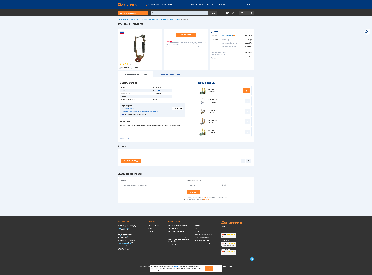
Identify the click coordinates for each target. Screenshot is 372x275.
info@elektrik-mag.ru (123, 228)
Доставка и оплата (195, 5)
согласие (204, 197)
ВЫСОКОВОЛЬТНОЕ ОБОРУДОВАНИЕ (177, 225)
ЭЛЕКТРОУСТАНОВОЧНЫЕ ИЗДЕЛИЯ (204, 243)
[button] (243, 161)
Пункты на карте (227, 35)
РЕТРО (196, 228)
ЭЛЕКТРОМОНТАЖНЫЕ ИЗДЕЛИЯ (176, 231)
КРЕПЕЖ (197, 231)
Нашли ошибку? (125, 138)
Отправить (193, 192)
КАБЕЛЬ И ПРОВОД (173, 244)
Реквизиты (151, 234)
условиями (176, 267)
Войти (248, 5)
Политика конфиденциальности (230, 229)
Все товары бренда (128, 108)
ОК (209, 268)
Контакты (221, 5)
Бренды (210, 5)
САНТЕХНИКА (198, 225)
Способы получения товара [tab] (169, 74)
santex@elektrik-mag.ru (124, 243)
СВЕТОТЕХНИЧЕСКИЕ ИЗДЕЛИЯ (202, 237)
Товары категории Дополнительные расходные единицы (140, 111)
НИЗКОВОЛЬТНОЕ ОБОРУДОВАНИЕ (204, 234)
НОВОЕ (169, 234)
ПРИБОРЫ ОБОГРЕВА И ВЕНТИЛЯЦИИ (177, 237)
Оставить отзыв (130, 161)
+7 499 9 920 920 (167, 5)
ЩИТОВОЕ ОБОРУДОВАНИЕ (202, 240)
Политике (206, 199)
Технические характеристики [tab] (135, 74)
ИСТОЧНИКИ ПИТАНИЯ (173, 228)
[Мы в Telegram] (252, 260)
